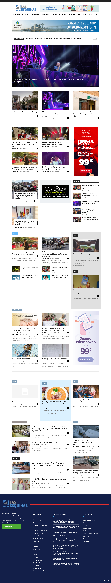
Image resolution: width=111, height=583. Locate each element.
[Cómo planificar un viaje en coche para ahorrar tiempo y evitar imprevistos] (86, 245)
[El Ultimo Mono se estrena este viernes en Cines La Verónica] (46, 277)
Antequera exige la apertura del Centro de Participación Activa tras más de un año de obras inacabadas (66, 547)
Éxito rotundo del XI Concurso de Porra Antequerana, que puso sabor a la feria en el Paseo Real (65, 553)
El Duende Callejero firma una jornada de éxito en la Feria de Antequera (65, 558)
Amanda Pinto (17, 84)
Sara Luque (15, 334)
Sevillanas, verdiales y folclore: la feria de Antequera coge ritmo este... (90, 187)
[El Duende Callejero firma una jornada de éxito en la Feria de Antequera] (55, 133)
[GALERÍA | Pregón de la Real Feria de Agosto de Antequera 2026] (77, 219)
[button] (97, 14)
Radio (38, 1)
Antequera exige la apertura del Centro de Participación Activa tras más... (86, 114)
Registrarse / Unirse (16, 1)
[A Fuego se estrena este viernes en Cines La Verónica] (16, 269)
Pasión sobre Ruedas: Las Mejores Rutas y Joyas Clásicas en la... (86, 472)
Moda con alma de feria (21, 359)
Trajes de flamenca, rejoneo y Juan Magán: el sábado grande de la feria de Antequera (66, 563)
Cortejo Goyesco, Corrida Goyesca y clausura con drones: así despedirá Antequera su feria (50, 38)
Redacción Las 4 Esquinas (79, 258)
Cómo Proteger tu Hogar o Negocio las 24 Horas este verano (25, 401)
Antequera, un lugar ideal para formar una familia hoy (84, 401)
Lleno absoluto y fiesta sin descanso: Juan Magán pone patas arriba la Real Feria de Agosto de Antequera (65, 534)
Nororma (35, 14)
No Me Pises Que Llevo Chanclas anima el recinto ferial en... (54, 168)
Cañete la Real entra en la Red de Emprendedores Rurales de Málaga (25, 222)
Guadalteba (45, 14)
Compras (62, 14)
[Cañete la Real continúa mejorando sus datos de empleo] (77, 196)
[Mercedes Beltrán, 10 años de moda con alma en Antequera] (55, 319)
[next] (96, 39)
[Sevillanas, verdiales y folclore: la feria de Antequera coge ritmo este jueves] (77, 187)
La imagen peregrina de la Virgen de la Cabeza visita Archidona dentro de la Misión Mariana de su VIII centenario (64, 521)
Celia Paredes (45, 332)
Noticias (16, 14)
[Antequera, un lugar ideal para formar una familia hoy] (86, 391)
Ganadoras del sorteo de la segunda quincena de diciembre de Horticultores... (86, 292)
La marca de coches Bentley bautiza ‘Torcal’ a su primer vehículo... (83, 442)
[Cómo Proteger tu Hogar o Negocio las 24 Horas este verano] (25, 391)
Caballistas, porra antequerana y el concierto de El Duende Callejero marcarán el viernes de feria (25, 196)
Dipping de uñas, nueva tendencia (54, 359)
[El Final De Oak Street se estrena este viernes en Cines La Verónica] (16, 277)
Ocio (54, 14)
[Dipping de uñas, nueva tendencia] (55, 350)
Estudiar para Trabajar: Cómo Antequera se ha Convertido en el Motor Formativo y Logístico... (49, 465)
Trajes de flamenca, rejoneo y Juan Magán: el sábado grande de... (25, 168)
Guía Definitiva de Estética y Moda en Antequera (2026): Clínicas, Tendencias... (25, 330)
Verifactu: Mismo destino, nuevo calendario (49, 442)
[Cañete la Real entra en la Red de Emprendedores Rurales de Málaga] (25, 215)
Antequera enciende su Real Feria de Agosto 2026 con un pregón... (89, 211)
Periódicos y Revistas (26, 1)
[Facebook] (96, 580)
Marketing (72, 14)
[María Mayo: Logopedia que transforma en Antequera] (21, 484)
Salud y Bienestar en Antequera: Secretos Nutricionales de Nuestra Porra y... (55, 404)
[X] (108, 580)
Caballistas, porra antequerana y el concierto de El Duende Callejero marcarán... (55, 254)
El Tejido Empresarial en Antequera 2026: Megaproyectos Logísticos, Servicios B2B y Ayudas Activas (49, 428)
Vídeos (34, 1)
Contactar (43, 1)
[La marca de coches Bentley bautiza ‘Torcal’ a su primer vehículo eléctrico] (86, 431)
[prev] (94, 39)
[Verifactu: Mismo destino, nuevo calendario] (21, 447)
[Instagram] (100, 580)
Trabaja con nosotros (51, 1)
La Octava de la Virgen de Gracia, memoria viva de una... (24, 113)
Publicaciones (82, 14)
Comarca (25, 14)
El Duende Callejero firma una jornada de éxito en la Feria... (53, 143)
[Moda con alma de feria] (25, 350)
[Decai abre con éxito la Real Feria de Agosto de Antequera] (77, 203)
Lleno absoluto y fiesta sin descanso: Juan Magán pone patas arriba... (55, 114)
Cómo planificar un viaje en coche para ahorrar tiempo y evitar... (85, 255)
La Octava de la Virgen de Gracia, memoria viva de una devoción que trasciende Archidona (66, 527)
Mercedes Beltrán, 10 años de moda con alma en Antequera (53, 329)
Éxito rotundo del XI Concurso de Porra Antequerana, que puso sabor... (24, 144)
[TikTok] (104, 580)
